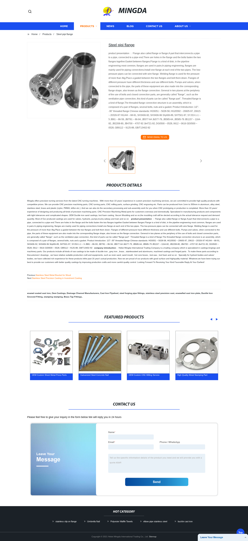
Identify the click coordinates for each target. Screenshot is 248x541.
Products (87, 26)
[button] (30, 11)
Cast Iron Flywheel (109, 293)
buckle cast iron (185, 521)
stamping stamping (53, 297)
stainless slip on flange (65, 521)
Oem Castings (59, 293)
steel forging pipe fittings (132, 293)
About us (181, 26)
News (110, 26)
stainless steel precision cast (160, 293)
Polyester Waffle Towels (121, 521)
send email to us (157, 137)
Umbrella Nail (93, 521)
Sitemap (152, 536)
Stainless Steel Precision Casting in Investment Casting (57, 278)
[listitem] (124, 160)
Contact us (154, 26)
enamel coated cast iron (39, 293)
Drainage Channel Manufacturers (83, 293)
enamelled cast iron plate (188, 293)
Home (64, 26)
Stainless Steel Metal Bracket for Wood (53, 275)
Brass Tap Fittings (73, 297)
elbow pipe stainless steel (155, 521)
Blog (130, 26)
